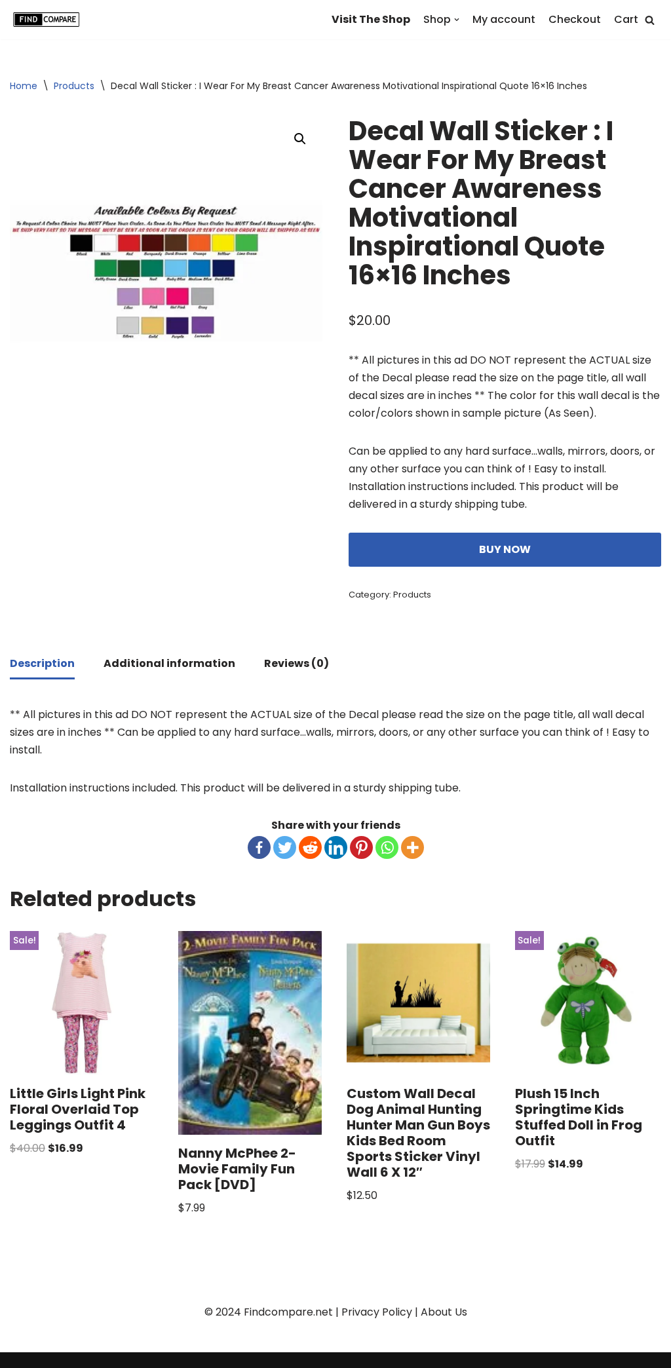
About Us (444, 1312)
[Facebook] (259, 847)
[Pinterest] (361, 847)
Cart (626, 19)
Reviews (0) (296, 663)
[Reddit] (310, 847)
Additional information (169, 663)
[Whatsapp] (386, 847)
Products (74, 85)
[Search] (650, 20)
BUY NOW (505, 549)
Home (23, 85)
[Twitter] (284, 847)
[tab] (42, 664)
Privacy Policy (376, 1312)
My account (503, 19)
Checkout (574, 19)
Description (42, 663)
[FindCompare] (49, 20)
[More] (412, 847)
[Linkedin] (335, 847)
